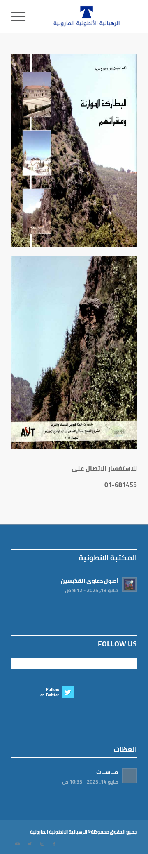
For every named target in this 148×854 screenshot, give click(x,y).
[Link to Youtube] (17, 844)
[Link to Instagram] (42, 844)
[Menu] (21, 16)
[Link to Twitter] (29, 844)
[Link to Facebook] (54, 844)
